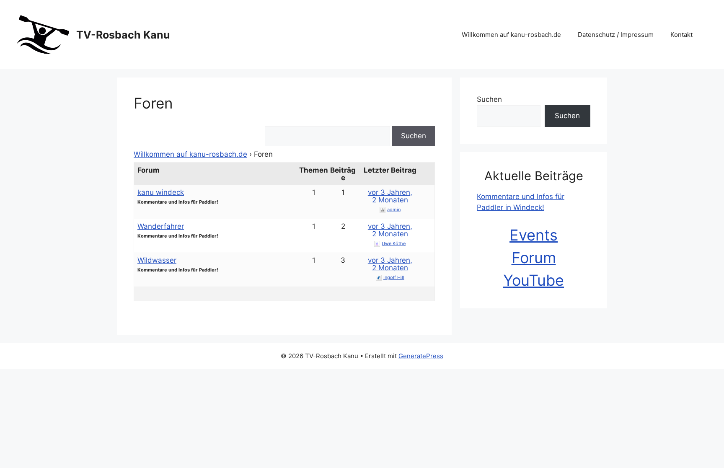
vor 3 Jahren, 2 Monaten (390, 196)
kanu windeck (160, 192)
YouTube (533, 280)
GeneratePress (420, 356)
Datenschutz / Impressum (616, 35)
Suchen (489, 99)
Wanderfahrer (160, 226)
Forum (534, 257)
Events (533, 235)
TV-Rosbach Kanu (123, 34)
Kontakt (681, 35)
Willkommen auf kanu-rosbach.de (511, 35)
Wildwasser (156, 260)
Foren (153, 103)
